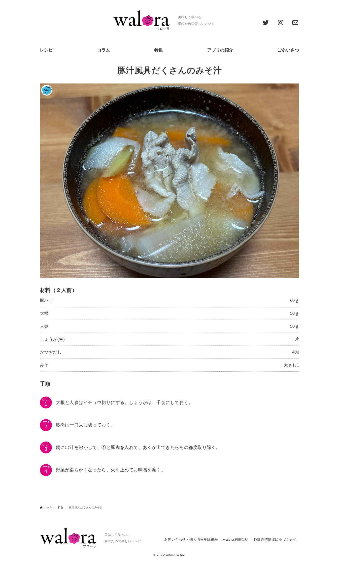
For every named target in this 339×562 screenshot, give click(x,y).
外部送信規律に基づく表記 (275, 539)
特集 (158, 50)
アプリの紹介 (220, 50)
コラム (103, 50)
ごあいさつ (288, 50)
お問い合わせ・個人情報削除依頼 (191, 539)
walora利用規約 (235, 539)
